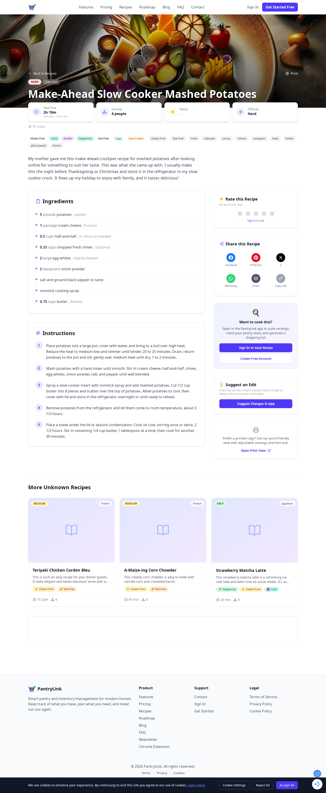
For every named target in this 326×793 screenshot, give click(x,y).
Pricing (106, 7)
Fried (194, 138)
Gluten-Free (158, 138)
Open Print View (253, 450)
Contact (197, 7)
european (259, 138)
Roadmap (147, 7)
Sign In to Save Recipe (256, 348)
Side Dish (51, 82)
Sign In (253, 7)
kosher (289, 138)
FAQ (180, 7)
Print (294, 73)
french (57, 145)
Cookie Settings (234, 785)
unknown (209, 138)
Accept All (287, 785)
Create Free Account (255, 358)
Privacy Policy (260, 704)
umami (242, 138)
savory (226, 138)
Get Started (204, 711)
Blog (166, 7)
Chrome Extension (154, 746)
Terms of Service (263, 696)
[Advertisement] (163, 630)
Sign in (251, 221)
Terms (146, 773)
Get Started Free (280, 7)
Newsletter (148, 739)
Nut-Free (178, 138)
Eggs (119, 138)
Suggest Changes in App (256, 403)
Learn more (196, 785)
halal (275, 138)
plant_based (38, 145)
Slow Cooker (136, 138)
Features (86, 7)
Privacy (162, 773)
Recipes (125, 7)
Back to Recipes (45, 73)
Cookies (179, 773)
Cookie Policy (260, 711)
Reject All (263, 785)
